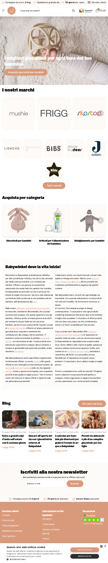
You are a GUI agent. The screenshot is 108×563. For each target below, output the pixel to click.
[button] (100, 113)
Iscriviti (75, 483)
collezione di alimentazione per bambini (33, 308)
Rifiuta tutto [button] (84, 556)
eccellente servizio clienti (78, 351)
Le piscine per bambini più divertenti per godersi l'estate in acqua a (67, 441)
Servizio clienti (10, 511)
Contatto (6, 515)
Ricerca (73, 10)
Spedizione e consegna (12, 531)
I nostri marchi (48, 524)
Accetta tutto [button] (85, 550)
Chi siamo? (47, 519)
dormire (9, 368)
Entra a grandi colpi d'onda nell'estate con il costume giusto (14, 439)
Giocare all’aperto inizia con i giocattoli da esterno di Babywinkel (41, 441)
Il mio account (8, 520)
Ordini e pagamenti (10, 525)
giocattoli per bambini (16, 328)
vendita (36, 361)
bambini (8, 371)
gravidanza (19, 351)
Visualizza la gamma (3, 10)
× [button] (105, 546)
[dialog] (54, 553)
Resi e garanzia (8, 536)
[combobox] (101, 546)
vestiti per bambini (22, 368)
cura (35, 302)
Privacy (45, 538)
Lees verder (46, 556)
